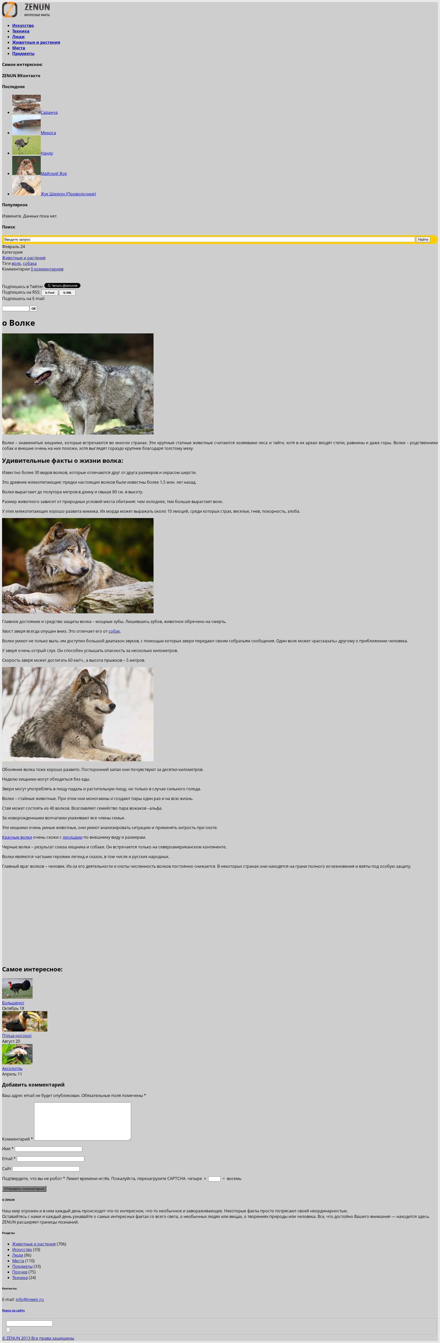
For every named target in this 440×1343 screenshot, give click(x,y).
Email (9, 1158)
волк (16, 263)
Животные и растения (36, 42)
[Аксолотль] (17, 1063)
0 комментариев (47, 269)
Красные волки (17, 837)
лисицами (72, 837)
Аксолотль (12, 1068)
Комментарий (17, 1139)
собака (30, 263)
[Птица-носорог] (24, 1030)
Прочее (20, 1272)
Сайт (6, 1168)
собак (114, 631)
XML (68, 292)
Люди (18, 36)
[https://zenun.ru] (26, 16)
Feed (50, 292)
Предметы (23, 53)
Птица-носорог (17, 1035)
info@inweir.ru (30, 1299)
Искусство (23, 25)
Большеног (13, 1003)
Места (18, 48)
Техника (21, 31)
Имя (8, 1148)
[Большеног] (17, 997)
